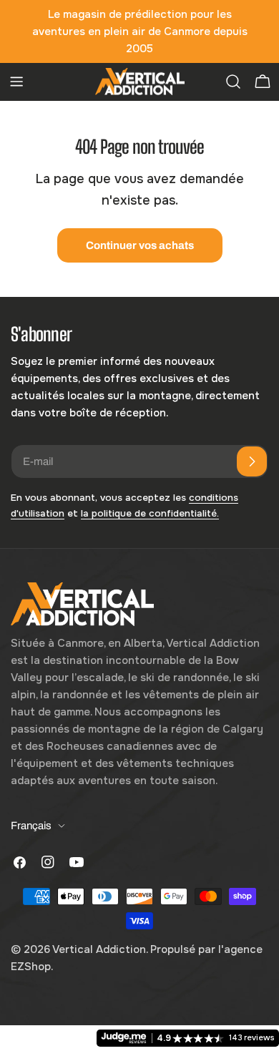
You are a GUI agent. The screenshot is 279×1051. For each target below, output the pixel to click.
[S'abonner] (252, 461)
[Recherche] (233, 81)
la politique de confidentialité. (150, 513)
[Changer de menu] (16, 81)
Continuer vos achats (140, 245)
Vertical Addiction (99, 949)
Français (31, 825)
